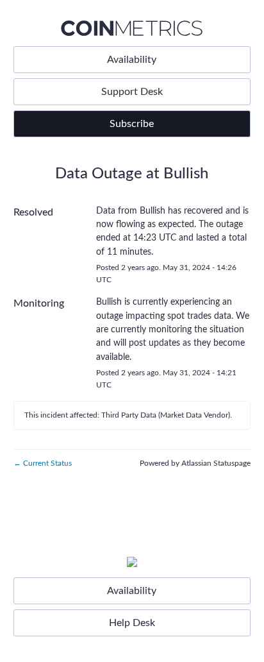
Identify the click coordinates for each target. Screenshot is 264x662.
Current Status (42, 463)
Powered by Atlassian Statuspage (195, 463)
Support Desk (132, 92)
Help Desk (132, 623)
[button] (132, 123)
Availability (131, 60)
